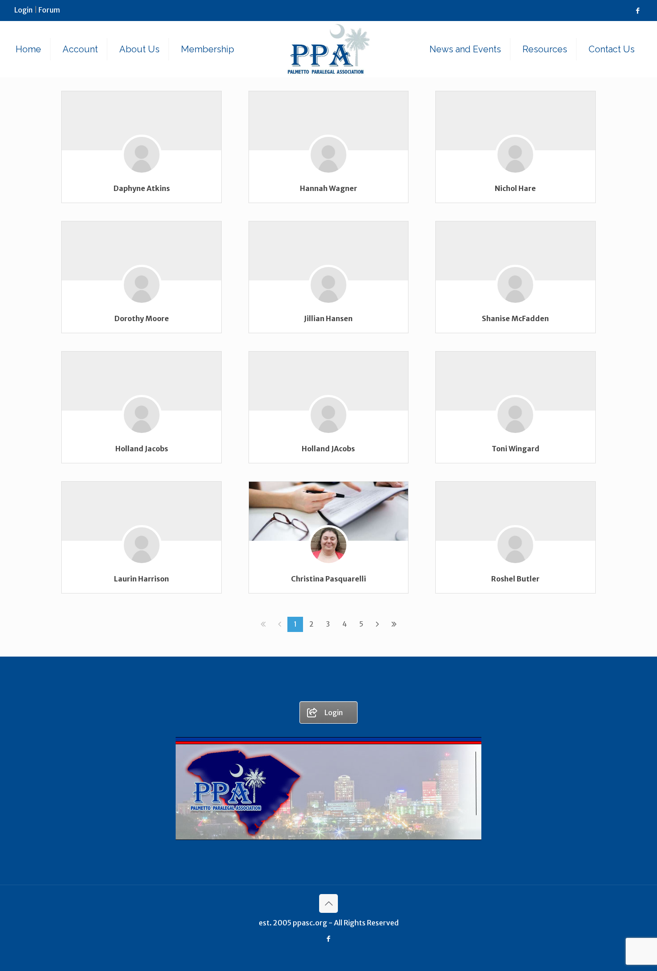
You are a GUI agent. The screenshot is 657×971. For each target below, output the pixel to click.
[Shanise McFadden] (515, 298)
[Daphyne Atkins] (142, 168)
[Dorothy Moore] (142, 298)
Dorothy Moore (141, 318)
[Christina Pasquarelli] (329, 511)
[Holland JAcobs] (328, 428)
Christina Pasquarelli (328, 578)
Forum (49, 9)
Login (23, 9)
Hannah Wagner (328, 188)
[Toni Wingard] (515, 428)
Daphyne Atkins (142, 188)
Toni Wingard (515, 448)
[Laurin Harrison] (142, 558)
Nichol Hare (515, 188)
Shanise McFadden (515, 318)
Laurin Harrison (141, 578)
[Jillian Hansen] (328, 298)
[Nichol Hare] (515, 168)
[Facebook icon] (637, 10)
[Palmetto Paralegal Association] (329, 49)
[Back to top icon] (328, 903)
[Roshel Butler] (515, 558)
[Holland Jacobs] (142, 428)
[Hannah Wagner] (328, 168)
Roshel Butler (515, 578)
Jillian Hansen (328, 318)
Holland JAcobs (328, 448)
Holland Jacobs (141, 448)
